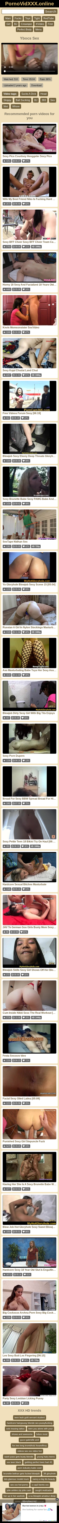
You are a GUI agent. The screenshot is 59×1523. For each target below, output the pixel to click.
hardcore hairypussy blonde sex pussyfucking (29, 1423)
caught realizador (43, 1490)
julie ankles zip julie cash (19, 1490)
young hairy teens (46, 1456)
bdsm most (41, 1434)
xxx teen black (14, 1462)
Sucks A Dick (28, 93)
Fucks (18, 18)
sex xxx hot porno (19, 1484)
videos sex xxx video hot (29, 1451)
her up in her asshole (14, 1496)
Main (8, 18)
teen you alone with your (40, 1428)
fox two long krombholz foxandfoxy (29, 1445)
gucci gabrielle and (29, 1440)
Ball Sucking (23, 100)
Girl (8, 24)
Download (36, 85)
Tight (37, 18)
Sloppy (7, 100)
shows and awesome (22, 1434)
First (50, 24)
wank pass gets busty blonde (18, 1456)
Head (43, 93)
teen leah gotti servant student (29, 1417)
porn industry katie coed (30, 1468)
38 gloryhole (49, 1473)
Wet (5, 106)
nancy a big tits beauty (44, 1479)
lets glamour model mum (16, 1479)
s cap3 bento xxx (40, 1484)
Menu (38, 29)
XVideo (40, 24)
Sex (52, 100)
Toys (27, 18)
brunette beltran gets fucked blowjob (21, 1473)
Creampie (26, 24)
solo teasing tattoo (15, 1428)
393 (44, 100)
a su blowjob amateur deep (42, 1496)
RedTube (48, 18)
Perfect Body (24, 29)
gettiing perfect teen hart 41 (38, 1462)
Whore (16, 106)
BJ (15, 24)
